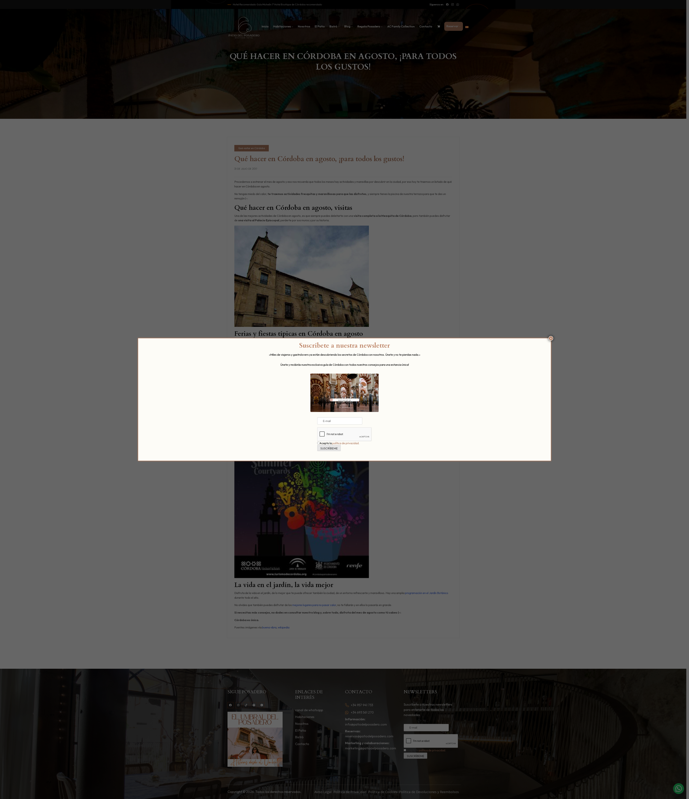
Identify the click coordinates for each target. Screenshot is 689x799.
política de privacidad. (345, 443)
